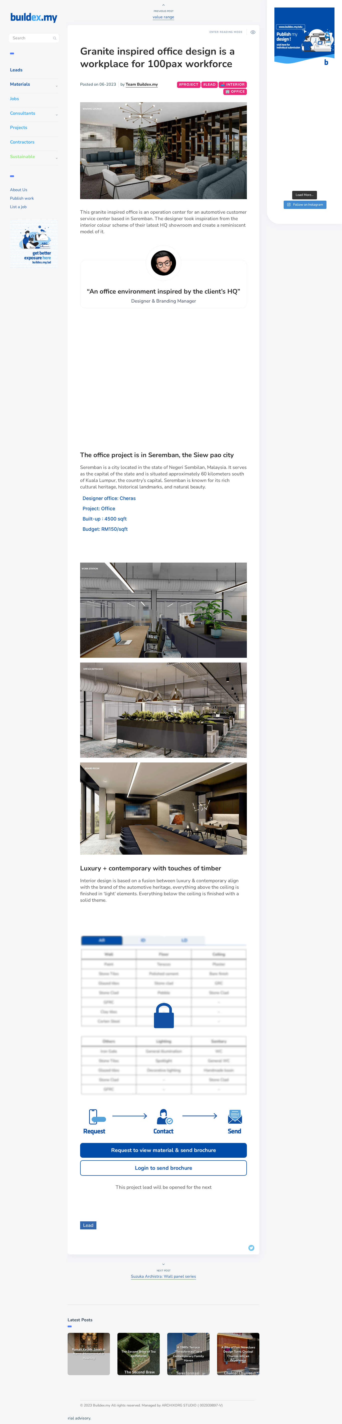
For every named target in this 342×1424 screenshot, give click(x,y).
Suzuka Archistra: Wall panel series (163, 1276)
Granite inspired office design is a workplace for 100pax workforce (157, 58)
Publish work (22, 198)
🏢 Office (235, 91)
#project (189, 84)
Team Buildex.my (142, 84)
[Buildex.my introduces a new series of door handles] (304, 170)
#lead (209, 84)
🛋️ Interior (233, 84)
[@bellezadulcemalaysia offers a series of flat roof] (304, 97)
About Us (18, 190)
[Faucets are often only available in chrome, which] (304, 133)
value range (163, 17)
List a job (18, 207)
